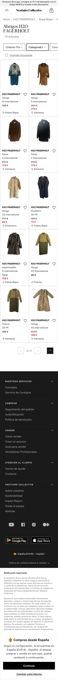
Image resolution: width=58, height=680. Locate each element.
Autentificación (14, 414)
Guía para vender (15, 447)
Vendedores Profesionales (21, 452)
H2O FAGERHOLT (24, 19)
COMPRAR (11, 403)
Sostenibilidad (13, 496)
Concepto (11, 387)
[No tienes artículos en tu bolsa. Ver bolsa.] (51, 10)
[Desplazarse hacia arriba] (50, 351)
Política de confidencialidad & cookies (27, 562)
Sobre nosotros (14, 491)
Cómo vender (13, 436)
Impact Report (13, 501)
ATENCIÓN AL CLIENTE (18, 462)
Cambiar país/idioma (29, 674)
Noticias (10, 511)
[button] (51, 10)
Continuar (29, 666)
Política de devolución (18, 419)
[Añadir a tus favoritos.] (25, 94)
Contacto (10, 474)
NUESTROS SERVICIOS (18, 381)
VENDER (10, 430)
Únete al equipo (14, 506)
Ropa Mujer (46, 19)
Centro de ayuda (15, 469)
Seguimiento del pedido (19, 409)
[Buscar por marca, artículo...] (6, 10)
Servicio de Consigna (18, 392)
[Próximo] (37, 351)
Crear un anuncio (15, 441)
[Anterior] (21, 351)
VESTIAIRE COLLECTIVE (19, 484)
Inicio (6, 19)
